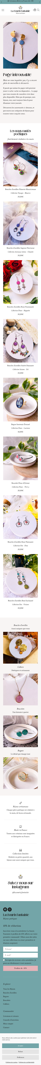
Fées (21, 545)
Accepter (20, 1046)
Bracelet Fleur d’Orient (21, 483)
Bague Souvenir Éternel (20, 424)
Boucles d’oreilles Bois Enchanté (20, 600)
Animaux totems (20, 252)
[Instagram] (10, 909)
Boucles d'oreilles (20, 625)
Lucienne (27, 428)
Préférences (20, 1057)
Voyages (20, 193)
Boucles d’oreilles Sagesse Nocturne (20, 248)
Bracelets (20, 708)
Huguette (27, 310)
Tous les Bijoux (9, 989)
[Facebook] (5, 909)
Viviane (26, 604)
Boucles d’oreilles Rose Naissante (20, 542)
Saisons (22, 369)
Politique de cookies (12, 1062)
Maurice (27, 193)
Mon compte (8, 1023)
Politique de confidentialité (26, 1062)
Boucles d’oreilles (10, 992)
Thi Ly (26, 487)
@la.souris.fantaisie (20, 892)
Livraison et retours (11, 1016)
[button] (1, 2)
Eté (27, 369)
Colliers (20, 667)
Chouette (30, 252)
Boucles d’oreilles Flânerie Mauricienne (20, 189)
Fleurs (20, 310)
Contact (6, 1027)
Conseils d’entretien (11, 1020)
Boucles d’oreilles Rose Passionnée (20, 307)
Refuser (20, 1052)
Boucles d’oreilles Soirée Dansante (20, 365)
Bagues (20, 750)
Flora (26, 545)
